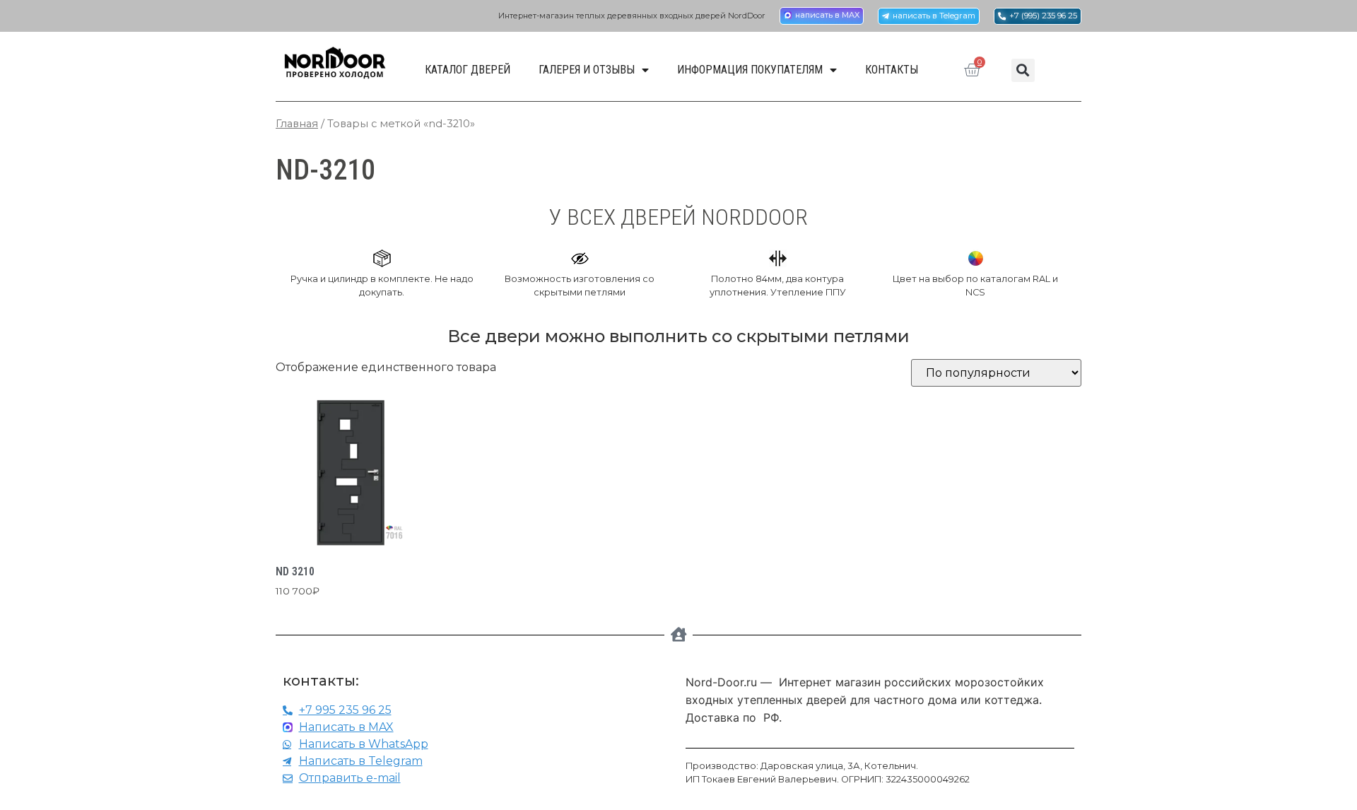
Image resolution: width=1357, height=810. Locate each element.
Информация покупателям (750, 69)
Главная (297, 123)
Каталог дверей (467, 69)
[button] (1023, 70)
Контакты (891, 69)
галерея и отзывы (587, 69)
